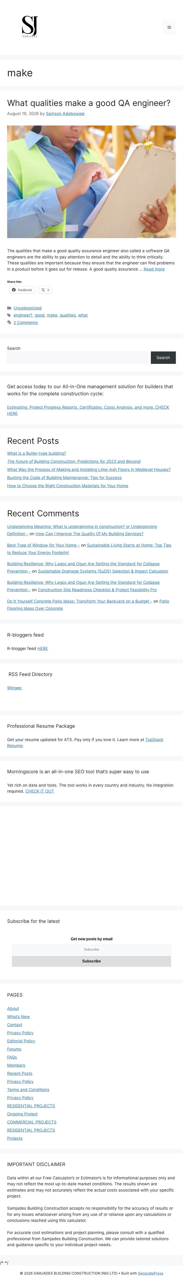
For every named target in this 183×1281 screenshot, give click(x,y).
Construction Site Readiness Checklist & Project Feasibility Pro (97, 589)
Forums (14, 1049)
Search (13, 348)
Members (16, 1065)
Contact (14, 1024)
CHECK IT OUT (39, 791)
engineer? (23, 315)
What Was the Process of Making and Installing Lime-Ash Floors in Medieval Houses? (89, 469)
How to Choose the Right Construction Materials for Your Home (67, 485)
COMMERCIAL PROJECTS (31, 1122)
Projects (15, 1138)
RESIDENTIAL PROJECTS (31, 1105)
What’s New (18, 1016)
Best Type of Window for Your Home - (43, 545)
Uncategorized (28, 308)
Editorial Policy (21, 1041)
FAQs (12, 1057)
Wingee (15, 687)
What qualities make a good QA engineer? (89, 103)
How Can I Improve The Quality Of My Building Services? (89, 533)
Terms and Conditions (28, 1089)
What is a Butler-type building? (36, 453)
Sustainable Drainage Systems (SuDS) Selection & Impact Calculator (103, 571)
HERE (42, 648)
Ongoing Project (22, 1114)
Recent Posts (19, 1073)
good (40, 315)
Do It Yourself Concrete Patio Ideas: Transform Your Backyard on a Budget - (79, 601)
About (13, 1008)
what (83, 315)
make (52, 315)
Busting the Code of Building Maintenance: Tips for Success (64, 477)
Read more (154, 269)
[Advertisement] (91, 859)
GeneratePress (150, 1273)
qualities (68, 315)
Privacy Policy (20, 1032)
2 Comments (26, 322)
